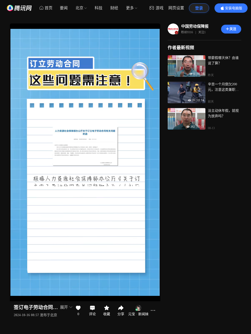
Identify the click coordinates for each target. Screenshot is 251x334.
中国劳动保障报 (195, 26)
